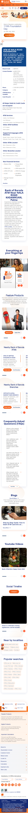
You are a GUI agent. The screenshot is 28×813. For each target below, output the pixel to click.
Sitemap (25, 801)
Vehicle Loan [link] (4, 717)
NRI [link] (13, 4)
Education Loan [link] (19, 716)
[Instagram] (5, 784)
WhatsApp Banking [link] (14, 728)
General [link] (2, 4)
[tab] (14, 714)
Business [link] (18, 1)
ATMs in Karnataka (8, 688)
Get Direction (16, 369)
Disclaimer (14, 800)
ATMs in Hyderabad (9, 685)
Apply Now (17, 332)
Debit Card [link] (3, 726)
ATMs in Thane (18, 668)
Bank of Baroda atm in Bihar (9, 144)
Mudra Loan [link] (11, 717)
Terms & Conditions (5, 801)
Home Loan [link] (11, 716)
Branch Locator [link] (5, 729)
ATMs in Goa (18, 688)
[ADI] (2, 648)
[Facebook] (2, 784)
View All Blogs (13, 498)
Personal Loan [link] (4, 716)
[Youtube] (16, 784)
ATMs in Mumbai (18, 665)
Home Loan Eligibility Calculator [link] (8, 741)
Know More (8, 35)
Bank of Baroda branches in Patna (10, 155)
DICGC (18, 791)
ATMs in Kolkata (8, 674)
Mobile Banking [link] (17, 726)
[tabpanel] (14, 26)
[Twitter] (12, 784)
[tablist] (14, 727)
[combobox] (26, 645)
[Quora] (19, 784)
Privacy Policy (23, 800)
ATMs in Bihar (15, 677)
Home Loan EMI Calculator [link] (7, 738)
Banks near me (16, 662)
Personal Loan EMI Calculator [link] (8, 736)
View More (13, 486)
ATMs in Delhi (7, 677)
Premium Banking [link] (20, 4)
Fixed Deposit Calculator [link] (19, 739)
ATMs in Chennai (16, 671)
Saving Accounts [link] (18, 717)
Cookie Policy (4, 800)
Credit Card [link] (10, 726)
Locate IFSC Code (8, 665)
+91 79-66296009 (19, 78)
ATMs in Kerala (7, 679)
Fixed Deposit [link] (4, 719)
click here (17, 807)
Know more (9, 332)
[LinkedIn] (9, 784)
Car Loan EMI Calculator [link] (7, 739)
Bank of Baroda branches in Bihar (10, 153)
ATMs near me (7, 662)
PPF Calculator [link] (18, 738)
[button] (10, 8)
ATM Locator (8, 226)
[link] (13, 8)
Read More (5, 183)
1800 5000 (16, 72)
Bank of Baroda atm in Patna (9, 147)
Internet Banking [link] (5, 728)
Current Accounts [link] (22, 719)
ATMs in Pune (7, 671)
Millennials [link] (8, 4)
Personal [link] (13, 1)
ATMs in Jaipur (16, 674)
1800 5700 (17, 71)
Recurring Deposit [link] (13, 719)
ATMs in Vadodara (8, 668)
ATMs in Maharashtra (9, 682)
